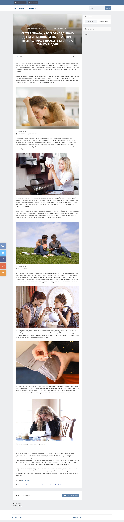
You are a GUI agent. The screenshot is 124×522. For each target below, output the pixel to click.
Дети (43, 485)
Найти (108, 8)
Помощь (52, 485)
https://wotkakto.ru (78, 517)
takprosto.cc (26, 480)
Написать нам (32, 8)
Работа (62, 485)
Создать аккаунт (20, 3)
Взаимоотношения (31, 485)
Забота (47, 485)
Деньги (40, 485)
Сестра (67, 485)
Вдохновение (22, 485)
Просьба (57, 485)
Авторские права (17, 517)
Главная (21, 8)
